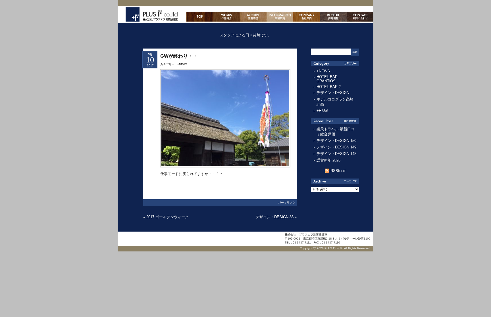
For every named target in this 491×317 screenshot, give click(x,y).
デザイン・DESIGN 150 (336, 140)
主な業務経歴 (253, 17)
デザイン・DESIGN (333, 93)
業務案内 (280, 17)
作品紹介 (226, 17)
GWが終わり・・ (178, 56)
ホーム (199, 17)
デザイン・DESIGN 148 (336, 154)
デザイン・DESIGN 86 (275, 217)
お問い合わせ (360, 17)
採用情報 (333, 17)
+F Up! (322, 110)
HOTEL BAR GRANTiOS (327, 79)
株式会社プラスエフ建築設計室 (152, 14)
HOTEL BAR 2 (329, 87)
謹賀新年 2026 (328, 160)
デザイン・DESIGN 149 (336, 147)
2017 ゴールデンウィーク (167, 217)
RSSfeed (337, 171)
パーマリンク (286, 202)
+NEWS (182, 64)
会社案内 (306, 17)
